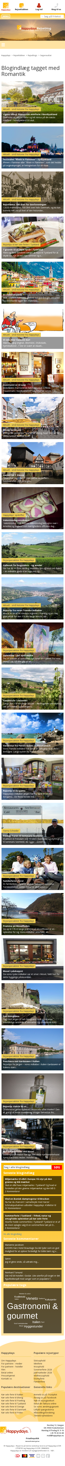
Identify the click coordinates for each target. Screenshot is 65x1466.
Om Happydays (8, 1360)
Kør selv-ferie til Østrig (12, 1397)
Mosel (21, 1326)
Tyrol (42, 1322)
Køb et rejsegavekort (44, 1400)
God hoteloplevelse (21, 1323)
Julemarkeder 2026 (43, 1372)
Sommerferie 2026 (43, 1369)
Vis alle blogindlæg (12, 1234)
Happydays (5, 55)
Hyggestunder (33, 1326)
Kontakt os (6, 1378)
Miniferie (38, 1363)
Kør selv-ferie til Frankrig (13, 1400)
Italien (36, 1322)
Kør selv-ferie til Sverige (12, 1406)
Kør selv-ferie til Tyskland (13, 1403)
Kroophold (39, 1366)
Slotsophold (39, 1360)
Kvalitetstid (19, 1296)
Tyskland (42, 1298)
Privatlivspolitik (32, 1438)
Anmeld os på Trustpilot (45, 1394)
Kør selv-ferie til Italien (12, 1394)
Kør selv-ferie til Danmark (13, 1409)
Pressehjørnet (8, 1375)
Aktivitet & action (25, 1293)
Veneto (32, 1298)
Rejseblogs (32, 55)
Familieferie (39, 1381)
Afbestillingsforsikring (44, 1412)
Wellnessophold (41, 1375)
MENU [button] (6, 16)
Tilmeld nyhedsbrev (43, 1415)
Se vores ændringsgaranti (46, 1406)
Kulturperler (50, 1299)
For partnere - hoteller (12, 1366)
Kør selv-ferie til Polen (12, 1412)
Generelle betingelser (32, 1441)
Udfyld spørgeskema (44, 1409)
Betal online (7, 1372)
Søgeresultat (46, 55)
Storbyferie (39, 1378)
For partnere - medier (11, 1363)
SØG (57, 1167)
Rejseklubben (19, 55)
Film (3, 1369)
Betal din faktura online (45, 1403)
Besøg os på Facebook (45, 1397)
